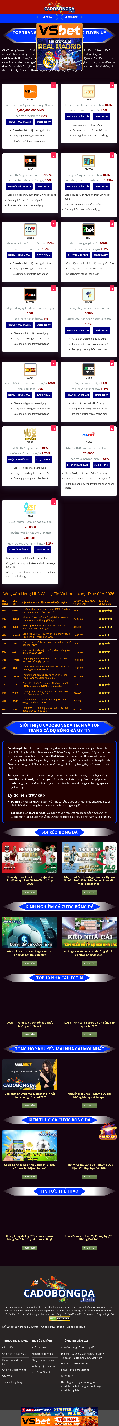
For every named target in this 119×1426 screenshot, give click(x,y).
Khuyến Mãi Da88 (77, 464)
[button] (4, 7)
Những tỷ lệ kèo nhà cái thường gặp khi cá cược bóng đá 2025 (89, 953)
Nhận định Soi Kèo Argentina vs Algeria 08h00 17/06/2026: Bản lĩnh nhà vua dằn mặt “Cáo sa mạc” (89, 880)
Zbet (73, 243)
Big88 (60, 1326)
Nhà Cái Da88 (74, 448)
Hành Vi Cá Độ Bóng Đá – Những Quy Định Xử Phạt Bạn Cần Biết (89, 1166)
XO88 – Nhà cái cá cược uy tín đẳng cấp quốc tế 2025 (89, 1024)
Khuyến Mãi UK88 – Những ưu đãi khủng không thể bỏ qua (89, 1095)
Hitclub (80, 1326)
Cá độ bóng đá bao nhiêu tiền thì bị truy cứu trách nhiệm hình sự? (29, 1166)
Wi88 (16, 448)
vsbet (9, 105)
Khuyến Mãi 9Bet (19, 549)
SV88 (12, 175)
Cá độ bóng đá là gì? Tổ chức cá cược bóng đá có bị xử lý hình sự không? (29, 1237)
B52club (34, 1326)
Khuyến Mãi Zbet (77, 255)
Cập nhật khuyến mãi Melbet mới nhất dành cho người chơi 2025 (30, 1095)
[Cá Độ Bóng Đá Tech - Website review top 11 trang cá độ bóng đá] (59, 7)
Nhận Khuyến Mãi (77, 116)
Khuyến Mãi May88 (19, 121)
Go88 (44, 1326)
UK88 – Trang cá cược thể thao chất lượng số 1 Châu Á (30, 1024)
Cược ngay (44, 121)
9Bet (12, 522)
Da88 (23, 1326)
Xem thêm (30, 892)
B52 (52, 1326)
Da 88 (69, 1326)
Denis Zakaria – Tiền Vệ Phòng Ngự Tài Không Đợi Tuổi (89, 1237)
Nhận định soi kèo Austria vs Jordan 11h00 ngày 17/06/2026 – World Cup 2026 (30, 880)
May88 (10, 308)
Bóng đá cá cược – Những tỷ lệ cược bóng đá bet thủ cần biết (30, 953)
